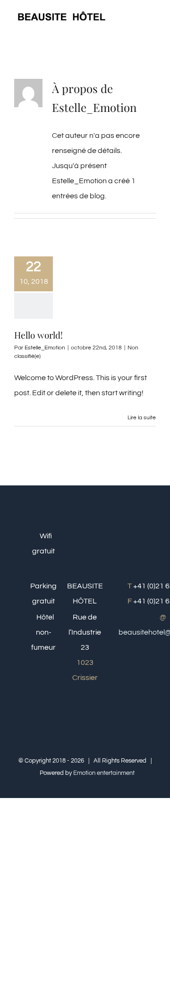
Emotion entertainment (104, 773)
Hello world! (38, 335)
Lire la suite (142, 418)
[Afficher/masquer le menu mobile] (152, 17)
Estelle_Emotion (45, 348)
